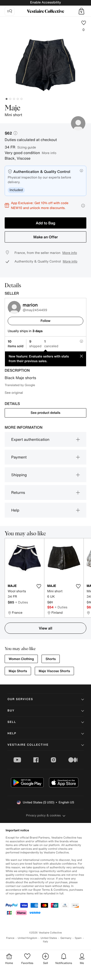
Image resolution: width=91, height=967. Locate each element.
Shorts (51, 659)
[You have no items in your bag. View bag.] (81, 11)
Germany (65, 938)
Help (15, 510)
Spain (78, 938)
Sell (11, 722)
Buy (10, 711)
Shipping (19, 475)
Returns (18, 492)
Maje (12, 108)
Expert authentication (30, 439)
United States (49, 938)
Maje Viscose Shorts (54, 671)
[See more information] (83, 205)
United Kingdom (27, 938)
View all (45, 628)
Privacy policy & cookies (43, 815)
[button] (81, 11)
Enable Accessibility (45, 2)
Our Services (20, 699)
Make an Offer (45, 237)
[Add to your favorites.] (39, 586)
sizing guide (26, 147)
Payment (19, 457)
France (10, 938)
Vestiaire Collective (28, 745)
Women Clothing (21, 659)
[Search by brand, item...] (9, 11)
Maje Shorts (18, 671)
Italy (45, 941)
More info (49, 152)
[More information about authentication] (81, 170)
